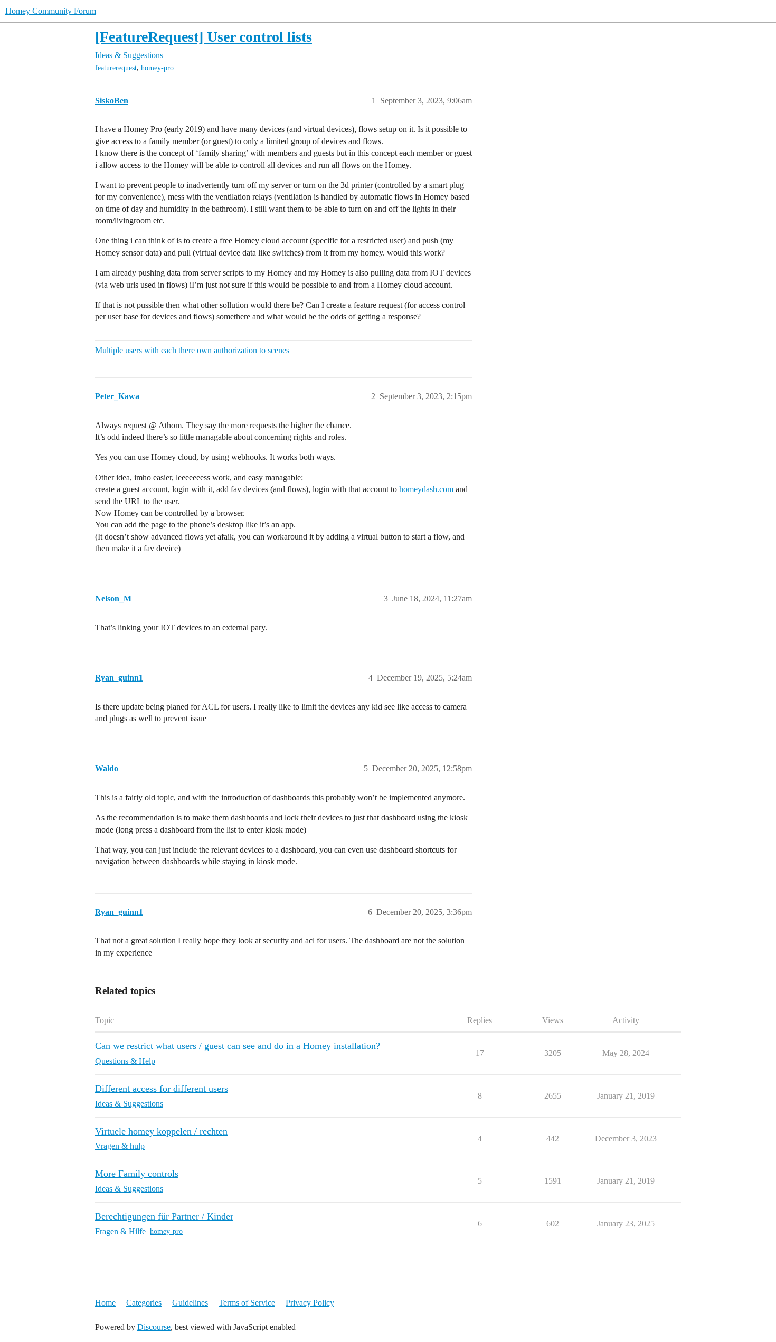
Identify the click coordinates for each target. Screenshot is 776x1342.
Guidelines (190, 1302)
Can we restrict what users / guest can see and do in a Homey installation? (237, 1046)
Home (105, 1302)
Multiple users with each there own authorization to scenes (192, 350)
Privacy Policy (310, 1302)
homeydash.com (426, 489)
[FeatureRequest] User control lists (203, 37)
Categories (144, 1302)
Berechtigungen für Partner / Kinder (164, 1216)
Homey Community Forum (50, 10)
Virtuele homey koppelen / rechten (161, 1131)
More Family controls (136, 1173)
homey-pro (157, 68)
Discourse (154, 1326)
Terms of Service (247, 1302)
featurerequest (116, 68)
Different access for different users (161, 1088)
